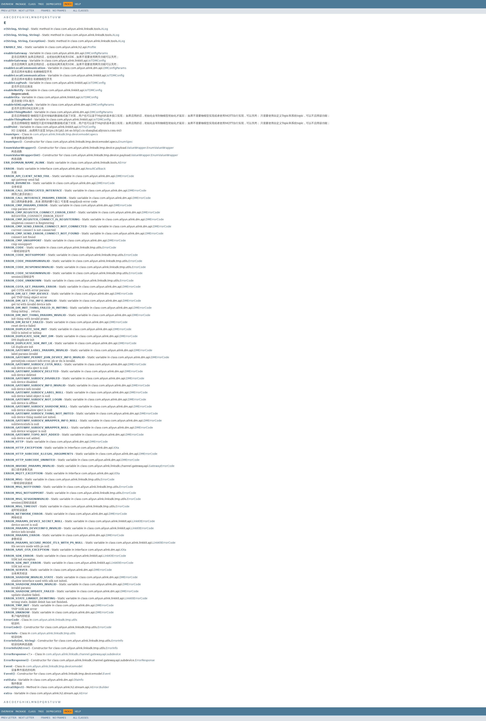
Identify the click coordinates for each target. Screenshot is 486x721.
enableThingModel (18, 112)
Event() (9, 673)
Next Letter (26, 10)
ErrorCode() (12, 627)
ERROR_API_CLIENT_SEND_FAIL (27, 176)
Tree (41, 4)
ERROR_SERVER (16, 569)
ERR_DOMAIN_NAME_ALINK (24, 162)
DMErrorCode (125, 176)
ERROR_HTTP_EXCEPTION (23, 447)
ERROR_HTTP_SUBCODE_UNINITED (29, 459)
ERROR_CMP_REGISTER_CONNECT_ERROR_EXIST (40, 212)
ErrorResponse (145, 660)
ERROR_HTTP (14, 441)
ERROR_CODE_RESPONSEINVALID (29, 267)
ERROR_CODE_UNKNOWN (22, 280)
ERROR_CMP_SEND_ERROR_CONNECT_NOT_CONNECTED (45, 226)
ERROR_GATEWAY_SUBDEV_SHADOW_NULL (36, 406)
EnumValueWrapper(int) (22, 155)
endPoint (10, 126)
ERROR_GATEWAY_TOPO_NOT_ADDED (31, 434)
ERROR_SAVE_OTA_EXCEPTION (26, 549)
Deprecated (53, 4)
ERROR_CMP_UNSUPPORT (23, 240)
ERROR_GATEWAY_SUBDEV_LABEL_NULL (33, 392)
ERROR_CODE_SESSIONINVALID (27, 273)
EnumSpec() (13, 141)
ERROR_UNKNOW (16, 612)
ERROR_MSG (13, 479)
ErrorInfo (117, 640)
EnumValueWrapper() (20, 147)
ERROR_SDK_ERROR (19, 555)
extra (8, 693)
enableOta (11, 97)
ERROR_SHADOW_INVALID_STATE (28, 577)
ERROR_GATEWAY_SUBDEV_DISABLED (32, 378)
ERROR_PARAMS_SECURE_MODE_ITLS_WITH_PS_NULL (43, 542)
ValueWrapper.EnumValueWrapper (150, 147)
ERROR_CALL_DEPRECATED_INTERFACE (33, 190)
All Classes (80, 10)
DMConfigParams (96, 53)
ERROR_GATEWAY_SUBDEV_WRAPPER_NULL (36, 427)
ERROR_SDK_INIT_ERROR (22, 562)
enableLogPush (15, 82)
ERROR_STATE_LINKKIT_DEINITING (29, 598)
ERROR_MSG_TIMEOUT (20, 506)
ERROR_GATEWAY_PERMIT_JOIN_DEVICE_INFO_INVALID (44, 357)
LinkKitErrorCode (143, 521)
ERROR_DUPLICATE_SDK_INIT (25, 329)
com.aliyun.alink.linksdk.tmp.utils (55, 619)
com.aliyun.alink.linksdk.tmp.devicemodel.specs (65, 134)
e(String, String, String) (22, 34)
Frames (45, 10)
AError (122, 162)
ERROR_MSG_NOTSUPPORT (24, 492)
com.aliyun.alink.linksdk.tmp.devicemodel (54, 666)
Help (78, 4)
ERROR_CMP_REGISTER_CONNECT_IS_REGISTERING (42, 219)
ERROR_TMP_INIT (16, 605)
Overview (7, 4)
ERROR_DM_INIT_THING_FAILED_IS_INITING (35, 307)
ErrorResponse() (16, 660)
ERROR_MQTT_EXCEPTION (23, 473)
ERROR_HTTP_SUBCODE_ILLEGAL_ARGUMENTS (38, 453)
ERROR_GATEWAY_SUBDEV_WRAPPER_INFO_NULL (40, 420)
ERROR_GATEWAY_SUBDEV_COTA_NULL (33, 364)
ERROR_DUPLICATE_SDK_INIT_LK (28, 343)
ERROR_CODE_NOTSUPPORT (25, 254)
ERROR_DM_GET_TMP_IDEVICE (26, 293)
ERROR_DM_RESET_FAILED (23, 322)
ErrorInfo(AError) (17, 648)
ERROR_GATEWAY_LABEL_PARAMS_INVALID (36, 350)
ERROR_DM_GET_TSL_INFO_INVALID (30, 300)
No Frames (59, 10)
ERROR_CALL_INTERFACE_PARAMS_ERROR (35, 197)
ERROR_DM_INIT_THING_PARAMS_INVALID (35, 315)
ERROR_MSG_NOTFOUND (22, 486)
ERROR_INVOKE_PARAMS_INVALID (29, 465)
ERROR (9, 168)
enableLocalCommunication (24, 68)
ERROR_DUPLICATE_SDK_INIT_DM (28, 336)
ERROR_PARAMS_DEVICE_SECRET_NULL (33, 521)
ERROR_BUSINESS (17, 183)
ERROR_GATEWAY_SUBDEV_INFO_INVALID (35, 385)
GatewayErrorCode (161, 465)
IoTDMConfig (97, 60)
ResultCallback (96, 168)
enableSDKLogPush (18, 104)
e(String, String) (16, 28)
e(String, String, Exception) (24, 41)
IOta (116, 447)
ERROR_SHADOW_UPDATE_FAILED (29, 591)
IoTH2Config (87, 126)
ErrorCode (109, 247)
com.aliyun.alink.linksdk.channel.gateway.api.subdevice (83, 654)
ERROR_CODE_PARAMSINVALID (27, 260)
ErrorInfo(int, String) (19, 640)
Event (106, 673)
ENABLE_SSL (13, 47)
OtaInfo (79, 679)
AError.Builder (99, 687)
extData (10, 679)
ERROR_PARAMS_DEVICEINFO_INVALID (32, 528)
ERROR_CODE (14, 247)
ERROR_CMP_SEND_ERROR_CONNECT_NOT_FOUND (41, 233)
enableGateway (15, 53)
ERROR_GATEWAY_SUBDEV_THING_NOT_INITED (39, 413)
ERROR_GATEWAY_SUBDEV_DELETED (31, 371)
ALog (104, 28)
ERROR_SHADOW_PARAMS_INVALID (30, 584)
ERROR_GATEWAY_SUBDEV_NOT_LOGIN (33, 399)
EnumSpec (125, 141)
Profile (92, 47)
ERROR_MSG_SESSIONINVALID (26, 498)
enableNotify (13, 90)
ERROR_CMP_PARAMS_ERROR (26, 205)
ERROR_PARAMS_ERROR (22, 535)
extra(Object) (14, 687)
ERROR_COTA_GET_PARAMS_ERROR (30, 286)
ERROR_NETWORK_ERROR (23, 513)
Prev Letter (8, 10)
